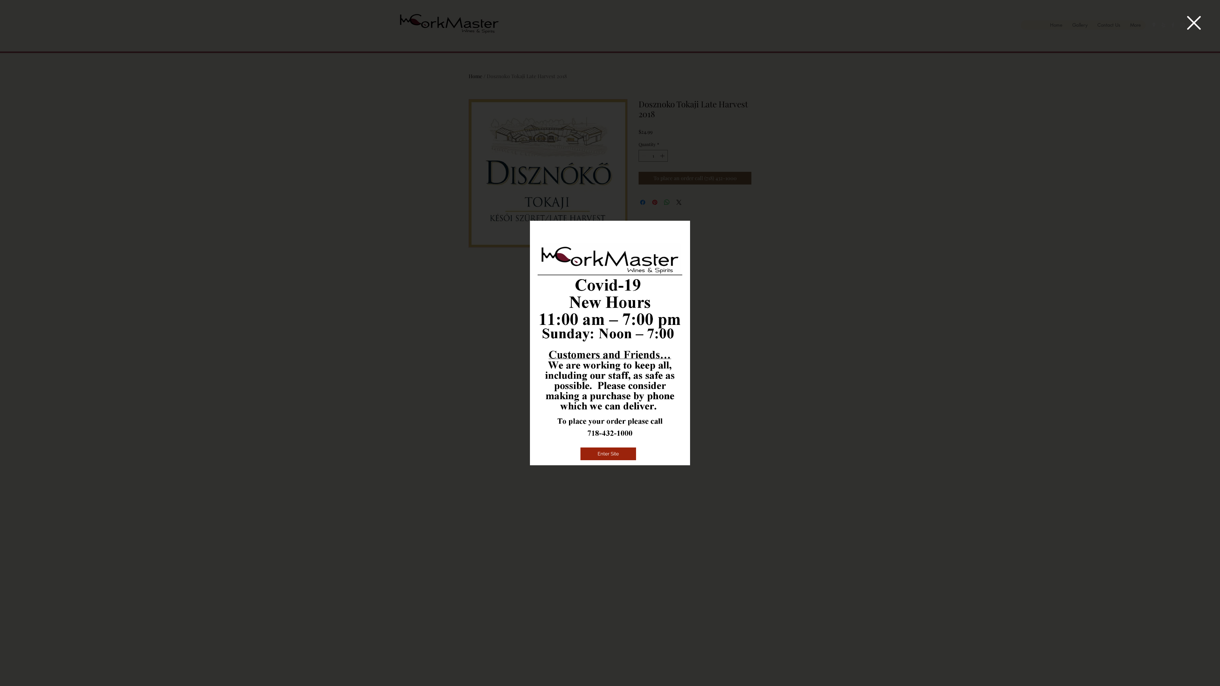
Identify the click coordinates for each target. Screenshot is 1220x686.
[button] (1194, 23)
